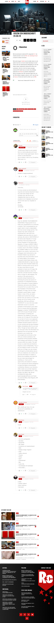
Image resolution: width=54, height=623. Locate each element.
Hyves (16, 76)
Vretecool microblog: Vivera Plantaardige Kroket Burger (9, 600)
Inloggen (36, 124)
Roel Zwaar (25, 386)
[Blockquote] (32, 134)
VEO (14, 30)
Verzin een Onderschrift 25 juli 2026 (49, 132)
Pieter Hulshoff (22, 168)
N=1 (35, 54)
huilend (23, 61)
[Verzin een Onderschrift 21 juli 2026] (43, 155)
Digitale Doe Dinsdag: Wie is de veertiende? (27, 607)
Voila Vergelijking (25, 586)
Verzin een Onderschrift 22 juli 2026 (49, 149)
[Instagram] (24, 614)
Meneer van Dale (19, 516)
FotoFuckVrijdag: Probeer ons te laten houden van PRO (28, 597)
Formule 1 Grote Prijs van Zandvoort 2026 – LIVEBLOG (6, 59)
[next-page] (45, 160)
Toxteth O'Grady (7, 41)
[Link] (36, 134)
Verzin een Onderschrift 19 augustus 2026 (26, 544)
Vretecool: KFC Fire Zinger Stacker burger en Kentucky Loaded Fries (9, 608)
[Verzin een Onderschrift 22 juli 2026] (43, 149)
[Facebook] (25, 40)
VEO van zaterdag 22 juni (31, 55)
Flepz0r (20, 145)
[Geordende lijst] (28, 134)
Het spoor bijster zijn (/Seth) (9, 579)
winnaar (21, 71)
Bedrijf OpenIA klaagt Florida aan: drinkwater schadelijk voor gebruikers (9, 576)
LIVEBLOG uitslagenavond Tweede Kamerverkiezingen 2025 (27, 575)
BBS (35, 76)
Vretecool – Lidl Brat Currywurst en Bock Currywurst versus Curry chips (8, 604)
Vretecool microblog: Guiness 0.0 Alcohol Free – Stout (8, 595)
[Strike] (26, 134)
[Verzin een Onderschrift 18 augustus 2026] (8, 555)
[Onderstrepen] (24, 134)
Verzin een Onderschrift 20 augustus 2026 (5, 94)
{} (20, 135)
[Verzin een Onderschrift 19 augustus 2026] (8, 545)
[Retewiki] (27, 618)
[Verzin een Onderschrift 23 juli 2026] (43, 143)
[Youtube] (32, 614)
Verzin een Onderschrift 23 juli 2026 (49, 143)
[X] (28, 40)
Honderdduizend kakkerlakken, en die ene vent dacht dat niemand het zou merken (9, 572)
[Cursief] (22, 134)
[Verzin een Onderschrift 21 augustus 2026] (6, 77)
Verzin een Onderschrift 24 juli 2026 (49, 137)
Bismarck (21, 182)
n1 (17, 109)
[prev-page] (42, 160)
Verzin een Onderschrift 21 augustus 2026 (6, 82)
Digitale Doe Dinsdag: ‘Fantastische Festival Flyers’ (26, 593)
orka (26, 109)
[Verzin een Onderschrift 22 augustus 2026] (6, 65)
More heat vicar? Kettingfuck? (25, 601)
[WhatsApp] (34, 40)
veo (35, 109)
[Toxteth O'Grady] (3, 42)
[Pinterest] (31, 40)
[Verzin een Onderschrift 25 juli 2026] (43, 131)
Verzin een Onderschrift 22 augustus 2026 (5, 71)
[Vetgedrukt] (20, 134)
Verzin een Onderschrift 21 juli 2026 (49, 155)
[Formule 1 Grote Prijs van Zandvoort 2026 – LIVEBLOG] (6, 53)
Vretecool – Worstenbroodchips (7, 592)
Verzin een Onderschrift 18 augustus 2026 (26, 554)
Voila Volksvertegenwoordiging (27, 583)
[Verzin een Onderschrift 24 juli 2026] (43, 137)
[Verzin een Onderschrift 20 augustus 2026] (6, 88)
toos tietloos (30, 109)
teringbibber (22, 477)
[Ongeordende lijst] (30, 134)
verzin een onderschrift (18, 111)
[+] (22, 135)
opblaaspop (21, 109)
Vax (44, 79)
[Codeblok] (34, 134)
